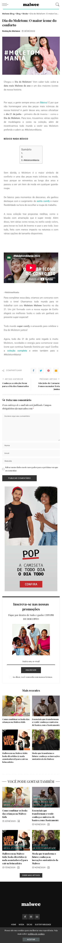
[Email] (56, 371)
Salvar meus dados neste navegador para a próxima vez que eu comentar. (31, 469)
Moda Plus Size (42, 805)
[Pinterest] (48, 371)
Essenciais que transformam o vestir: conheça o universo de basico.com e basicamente (46, 722)
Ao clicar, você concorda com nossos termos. (33, 677)
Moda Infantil (12, 805)
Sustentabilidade (44, 848)
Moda (36, 796)
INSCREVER (31, 670)
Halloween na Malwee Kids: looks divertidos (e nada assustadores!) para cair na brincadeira (15, 858)
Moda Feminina (42, 799)
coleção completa (17, 350)
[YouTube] (37, 916)
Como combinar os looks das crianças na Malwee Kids (14, 813)
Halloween (18, 845)
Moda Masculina (43, 802)
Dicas (6, 802)
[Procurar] (57, 4)
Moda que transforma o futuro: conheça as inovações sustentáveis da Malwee (46, 756)
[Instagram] (31, 916)
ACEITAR (31, 939)
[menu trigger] (6, 4)
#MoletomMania (31, 160)
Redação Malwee (11, 31)
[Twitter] (41, 371)
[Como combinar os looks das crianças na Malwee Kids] (16, 706)
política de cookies (36, 934)
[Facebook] (33, 371)
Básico (43, 102)
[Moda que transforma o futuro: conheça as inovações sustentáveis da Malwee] (46, 740)
